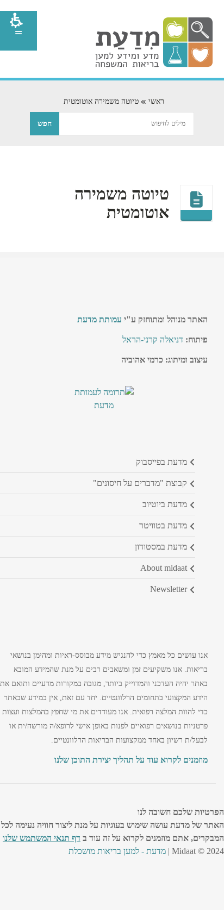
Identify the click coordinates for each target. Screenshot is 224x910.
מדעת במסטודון (161, 546)
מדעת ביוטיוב (164, 504)
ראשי (156, 101)
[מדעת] (154, 64)
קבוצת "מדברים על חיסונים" (140, 483)
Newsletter (168, 589)
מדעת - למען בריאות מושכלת (117, 851)
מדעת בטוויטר (163, 525)
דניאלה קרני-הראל (152, 339)
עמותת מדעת (99, 319)
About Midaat (163, 567)
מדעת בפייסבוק (161, 461)
